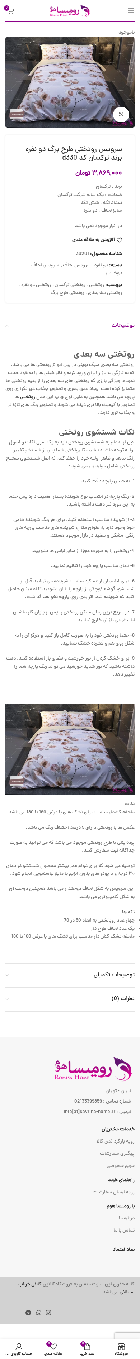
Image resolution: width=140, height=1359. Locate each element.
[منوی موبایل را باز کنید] (131, 11)
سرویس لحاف (77, 265)
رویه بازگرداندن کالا (116, 1141)
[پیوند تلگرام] (28, 1313)
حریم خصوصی (121, 1166)
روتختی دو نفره (36, 285)
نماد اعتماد (124, 1250)
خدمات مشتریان (118, 1129)
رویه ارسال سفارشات (114, 1192)
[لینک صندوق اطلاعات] (70, 1289)
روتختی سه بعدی (105, 293)
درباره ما (127, 1218)
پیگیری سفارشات (117, 1154)
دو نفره (101, 265)
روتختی (96, 285)
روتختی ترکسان (70, 285)
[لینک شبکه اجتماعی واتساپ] (38, 1313)
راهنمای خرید (121, 1180)
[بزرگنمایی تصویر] (121, 115)
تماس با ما (124, 1230)
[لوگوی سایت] (70, 11)
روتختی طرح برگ (67, 293)
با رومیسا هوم (121, 1206)
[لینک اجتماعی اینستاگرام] (48, 1313)
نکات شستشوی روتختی (97, 433)
